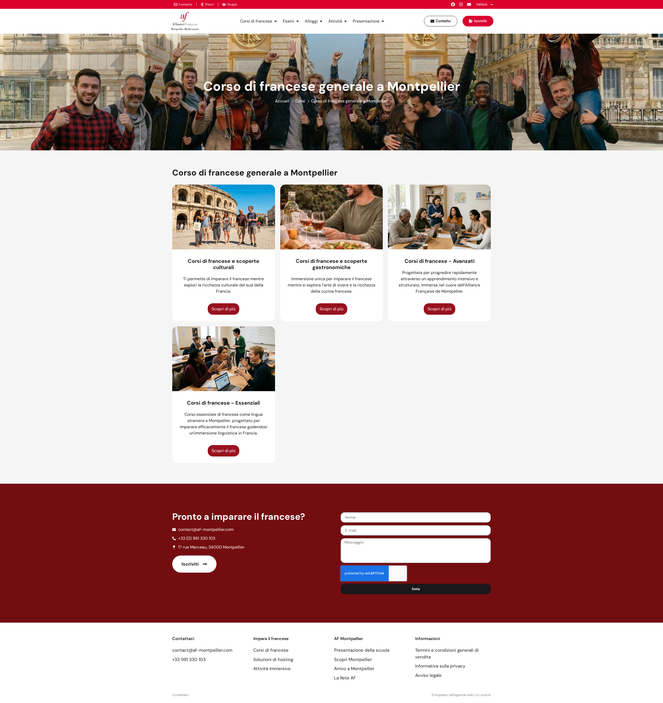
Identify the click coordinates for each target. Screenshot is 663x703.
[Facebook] (453, 4)
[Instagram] (461, 4)
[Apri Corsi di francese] (275, 21)
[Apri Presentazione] (383, 21)
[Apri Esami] (298, 21)
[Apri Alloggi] (321, 21)
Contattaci (180, 695)
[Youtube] (469, 4)
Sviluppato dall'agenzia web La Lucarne (461, 695)
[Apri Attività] (345, 21)
